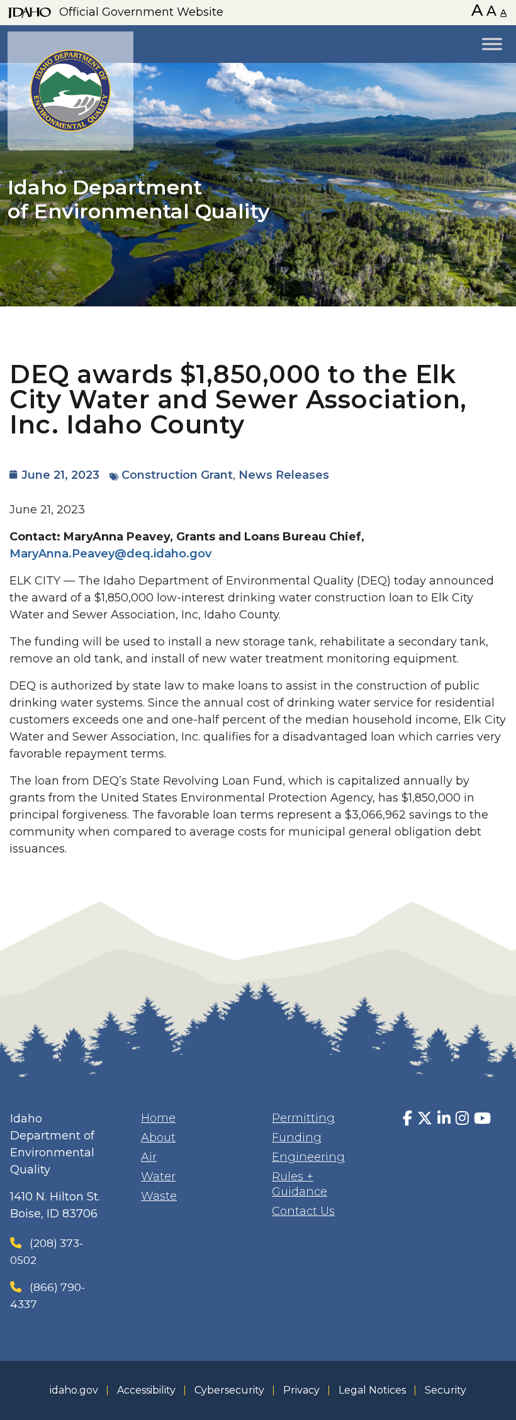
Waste (159, 1196)
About (158, 1137)
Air (149, 1157)
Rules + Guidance (299, 1184)
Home (158, 1118)
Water (158, 1176)
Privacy (301, 1390)
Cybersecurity (229, 1390)
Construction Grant (177, 475)
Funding (297, 1137)
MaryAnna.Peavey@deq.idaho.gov (110, 554)
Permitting (303, 1118)
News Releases (283, 475)
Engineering (308, 1157)
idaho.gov (74, 1390)
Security (445, 1390)
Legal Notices (372, 1390)
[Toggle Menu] (492, 44)
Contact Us (303, 1211)
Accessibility (146, 1390)
